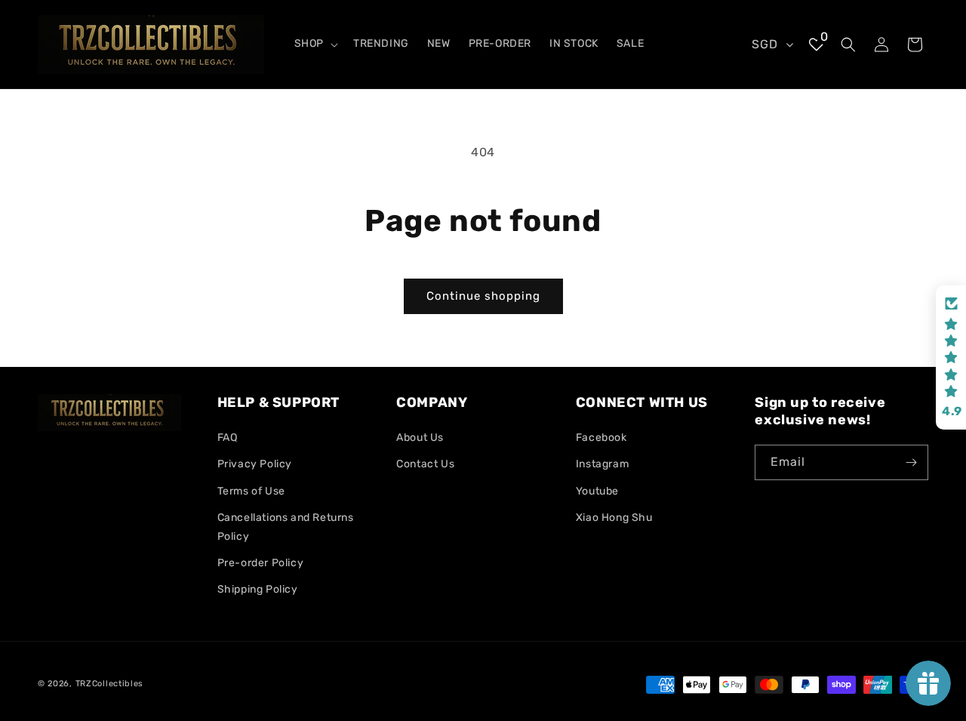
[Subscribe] (911, 462)
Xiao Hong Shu (614, 517)
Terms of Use (251, 491)
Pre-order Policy (260, 563)
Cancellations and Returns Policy (285, 527)
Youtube (597, 491)
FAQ (227, 438)
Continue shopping (483, 296)
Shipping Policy (257, 590)
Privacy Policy (254, 464)
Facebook (601, 438)
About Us (420, 438)
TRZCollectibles (109, 684)
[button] (314, 44)
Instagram (602, 464)
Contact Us (425, 464)
